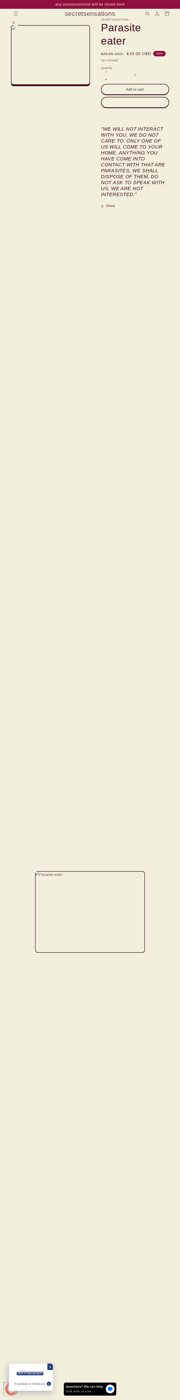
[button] (16, 14)
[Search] (147, 14)
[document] (90, 912)
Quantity (106, 68)
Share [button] (110, 206)
